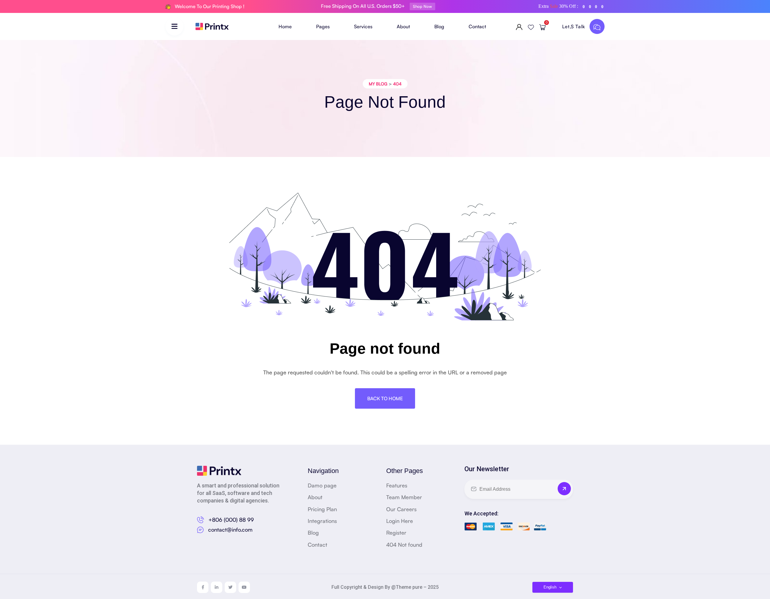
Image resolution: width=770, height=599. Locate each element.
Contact (477, 26)
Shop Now (422, 6)
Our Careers (401, 509)
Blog (439, 26)
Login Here (399, 521)
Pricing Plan (322, 509)
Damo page (322, 485)
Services (363, 26)
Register (396, 532)
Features (396, 485)
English (551, 587)
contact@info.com (230, 529)
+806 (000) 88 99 (231, 519)
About (403, 26)
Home (285, 26)
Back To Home (385, 398)
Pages (323, 26)
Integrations (322, 521)
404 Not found (404, 544)
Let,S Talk (574, 26)
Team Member (404, 497)
